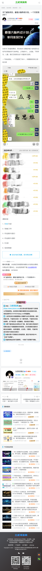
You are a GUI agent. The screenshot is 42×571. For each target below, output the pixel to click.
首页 (3, 8)
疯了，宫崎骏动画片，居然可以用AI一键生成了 (25, 429)
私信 (37, 19)
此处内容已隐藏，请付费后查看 (21, 255)
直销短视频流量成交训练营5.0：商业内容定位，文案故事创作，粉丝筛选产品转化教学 (26, 485)
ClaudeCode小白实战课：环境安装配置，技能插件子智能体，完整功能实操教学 (25, 501)
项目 (6, 224)
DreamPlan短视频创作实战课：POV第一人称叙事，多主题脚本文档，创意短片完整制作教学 (26, 461)
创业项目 (9, 8)
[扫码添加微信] (39, 559)
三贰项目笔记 (11, 18)
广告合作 (17, 545)
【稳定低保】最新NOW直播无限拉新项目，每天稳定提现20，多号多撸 (25, 437)
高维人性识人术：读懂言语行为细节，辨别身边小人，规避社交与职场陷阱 (25, 517)
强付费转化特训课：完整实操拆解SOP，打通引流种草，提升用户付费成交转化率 (25, 509)
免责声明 (10, 545)
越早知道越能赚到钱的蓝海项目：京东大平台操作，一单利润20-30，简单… (25, 421)
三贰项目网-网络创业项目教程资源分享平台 (25, 547)
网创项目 (15, 8)
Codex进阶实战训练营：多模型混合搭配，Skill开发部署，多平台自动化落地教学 (25, 524)
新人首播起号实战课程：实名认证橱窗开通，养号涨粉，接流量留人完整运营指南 (25, 453)
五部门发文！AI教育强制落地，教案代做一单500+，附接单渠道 (25, 469)
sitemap (31, 545)
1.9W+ (19, 375)
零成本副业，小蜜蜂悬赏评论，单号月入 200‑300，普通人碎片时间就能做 (25, 477)
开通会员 (22, 294)
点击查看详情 (32, 267)
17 (27, 375)
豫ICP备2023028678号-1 (26, 548)
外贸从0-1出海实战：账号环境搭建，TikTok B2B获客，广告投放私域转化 (24, 493)
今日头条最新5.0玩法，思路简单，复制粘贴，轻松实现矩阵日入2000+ (25, 413)
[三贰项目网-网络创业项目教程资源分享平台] (21, 535)
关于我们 (24, 545)
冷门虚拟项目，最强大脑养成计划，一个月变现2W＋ (20, 13)
